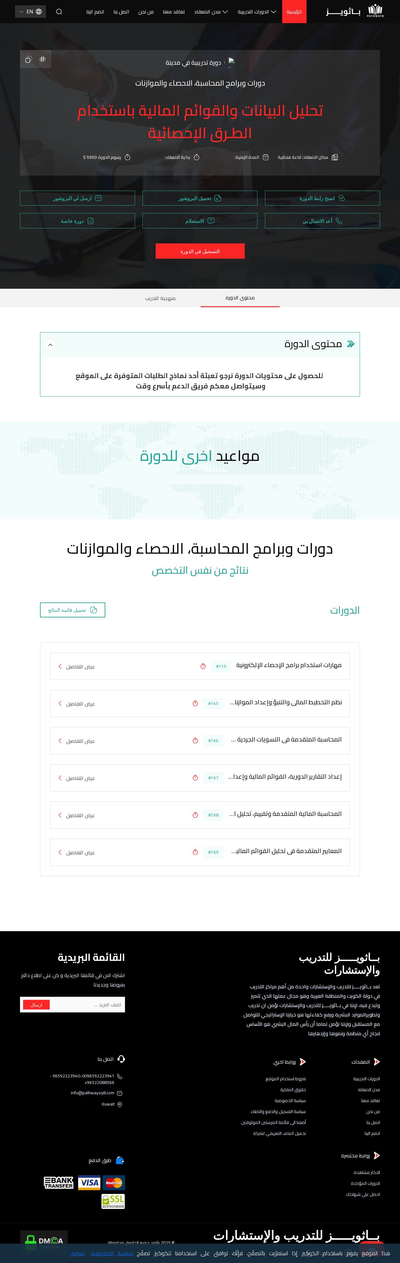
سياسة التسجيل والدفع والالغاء (278, 1111)
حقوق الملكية (293, 1089)
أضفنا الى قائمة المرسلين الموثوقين (273, 1122)
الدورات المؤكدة (365, 1183)
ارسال (36, 1005)
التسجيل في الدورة (200, 251)
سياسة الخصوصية (290, 1100)
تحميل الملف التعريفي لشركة (279, 1133)
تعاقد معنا (174, 11)
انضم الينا (95, 11)
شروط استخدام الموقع (286, 1079)
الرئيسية (294, 11)
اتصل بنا (121, 11)
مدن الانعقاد (207, 11)
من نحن (146, 11)
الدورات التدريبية (253, 11)
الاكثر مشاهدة (367, 1172)
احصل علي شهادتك (363, 1194)
